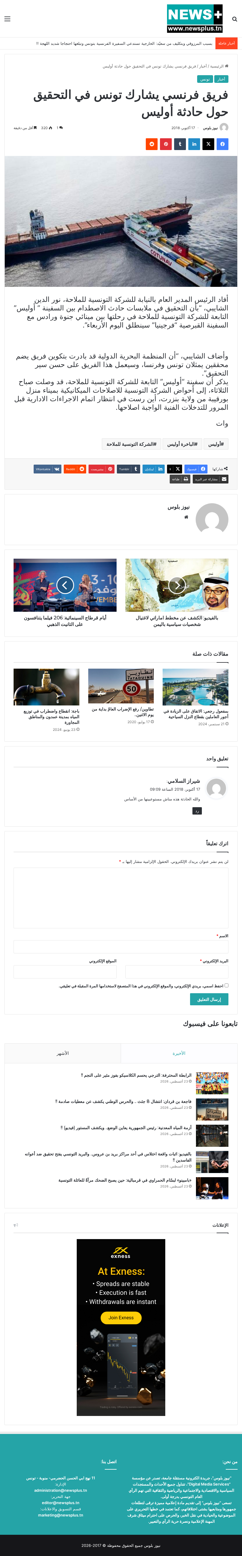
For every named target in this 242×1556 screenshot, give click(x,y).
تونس (205, 79)
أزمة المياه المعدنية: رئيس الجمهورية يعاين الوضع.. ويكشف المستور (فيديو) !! (126, 1127)
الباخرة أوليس (180, 444)
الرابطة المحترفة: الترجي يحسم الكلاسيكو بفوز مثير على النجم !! (136, 1075)
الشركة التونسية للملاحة (130, 444)
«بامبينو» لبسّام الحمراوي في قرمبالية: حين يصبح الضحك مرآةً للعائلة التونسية (125, 1180)
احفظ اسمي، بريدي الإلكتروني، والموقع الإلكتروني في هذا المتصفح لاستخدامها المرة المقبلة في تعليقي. (141, 985)
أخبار (203, 66)
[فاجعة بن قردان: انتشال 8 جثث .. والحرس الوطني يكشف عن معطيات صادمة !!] (212, 1109)
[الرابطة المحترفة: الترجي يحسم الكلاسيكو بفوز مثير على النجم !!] (212, 1083)
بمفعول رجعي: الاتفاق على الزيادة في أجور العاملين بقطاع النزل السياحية (195, 713)
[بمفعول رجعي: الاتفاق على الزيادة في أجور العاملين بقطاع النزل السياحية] (195, 687)
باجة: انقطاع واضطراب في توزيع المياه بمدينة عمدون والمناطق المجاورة (51, 716)
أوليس (214, 444)
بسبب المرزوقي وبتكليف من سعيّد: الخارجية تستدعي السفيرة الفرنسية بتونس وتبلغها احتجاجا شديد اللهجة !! (124, 43)
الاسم (222, 935)
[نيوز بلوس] (195, 18)
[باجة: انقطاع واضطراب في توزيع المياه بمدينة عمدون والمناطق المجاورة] (46, 687)
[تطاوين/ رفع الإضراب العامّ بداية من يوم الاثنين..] (121, 686)
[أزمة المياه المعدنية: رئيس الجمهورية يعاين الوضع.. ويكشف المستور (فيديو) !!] (212, 1136)
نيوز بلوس (210, 128)
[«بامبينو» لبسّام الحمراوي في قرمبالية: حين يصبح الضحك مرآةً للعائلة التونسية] (212, 1188)
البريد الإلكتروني (214, 960)
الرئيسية (217, 66)
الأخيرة (179, 1053)
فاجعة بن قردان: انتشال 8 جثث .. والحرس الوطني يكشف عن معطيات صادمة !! (123, 1101)
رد (197, 810)
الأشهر (63, 1053)
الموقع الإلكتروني (103, 960)
